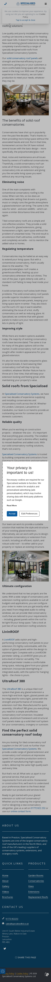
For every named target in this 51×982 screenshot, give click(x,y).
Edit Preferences (29, 514)
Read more (12, 505)
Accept (12, 514)
